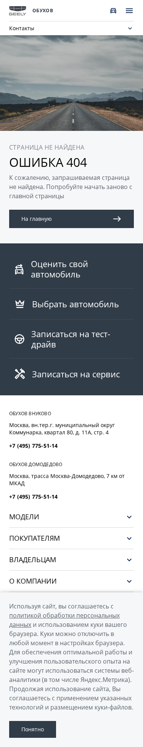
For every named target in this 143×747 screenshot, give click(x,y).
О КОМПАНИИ (33, 581)
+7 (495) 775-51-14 (33, 445)
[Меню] (129, 10)
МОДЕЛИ (24, 516)
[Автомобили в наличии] (113, 11)
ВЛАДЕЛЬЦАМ (32, 559)
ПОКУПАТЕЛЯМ (34, 538)
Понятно (32, 729)
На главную (36, 218)
